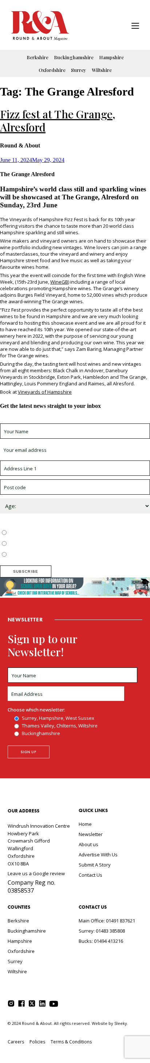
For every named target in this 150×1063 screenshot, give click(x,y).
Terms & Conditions (71, 1042)
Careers (16, 1042)
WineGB (59, 282)
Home (85, 824)
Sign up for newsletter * (26, 420)
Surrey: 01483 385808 (102, 931)
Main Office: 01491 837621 (107, 920)
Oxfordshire (52, 70)
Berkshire (37, 57)
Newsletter (91, 834)
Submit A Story (95, 864)
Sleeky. (121, 1023)
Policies (37, 1042)
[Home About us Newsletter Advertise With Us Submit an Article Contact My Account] (135, 27)
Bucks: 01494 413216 (101, 941)
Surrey (78, 70)
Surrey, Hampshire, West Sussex (44, 533)
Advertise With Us (98, 854)
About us (88, 844)
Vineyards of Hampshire (45, 392)
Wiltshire (102, 70)
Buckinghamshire (74, 57)
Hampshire (111, 57)
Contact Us (90, 875)
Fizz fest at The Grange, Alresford (57, 120)
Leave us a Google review (36, 873)
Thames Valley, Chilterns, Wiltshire (46, 544)
